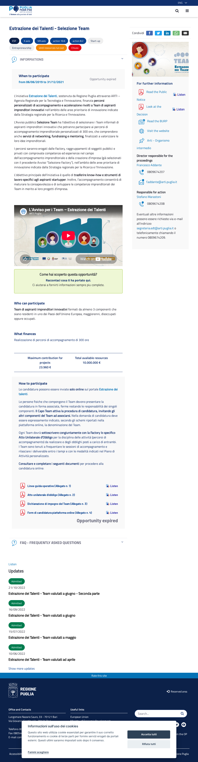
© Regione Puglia (179, 754)
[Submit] (182, 713)
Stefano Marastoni (149, 196)
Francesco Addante (149, 165)
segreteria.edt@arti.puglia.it (155, 228)
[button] (181, 3)
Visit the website (158, 130)
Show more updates (22, 668)
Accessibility (16, 754)
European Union (79, 717)
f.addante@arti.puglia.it (161, 182)
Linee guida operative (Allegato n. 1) (49, 486)
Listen (114, 486)
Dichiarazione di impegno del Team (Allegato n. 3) (57, 503)
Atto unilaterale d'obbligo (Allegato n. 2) (51, 495)
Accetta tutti (149, 734)
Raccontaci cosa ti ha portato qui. (68, 280)
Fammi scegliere (38, 752)
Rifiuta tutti (149, 744)
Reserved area (178, 691)
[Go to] (19, 10)
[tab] (68, 59)
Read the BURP (157, 121)
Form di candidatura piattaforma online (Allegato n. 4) (59, 512)
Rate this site (99, 676)
